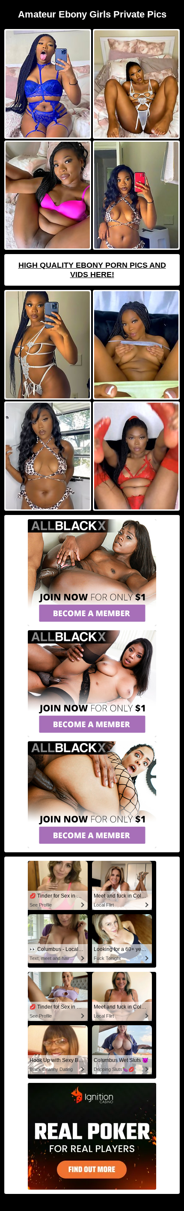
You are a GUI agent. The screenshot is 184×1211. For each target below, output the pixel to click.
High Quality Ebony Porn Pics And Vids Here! (92, 270)
